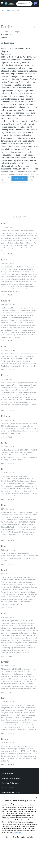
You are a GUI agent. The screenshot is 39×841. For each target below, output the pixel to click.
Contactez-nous (7, 773)
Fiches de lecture (8, 788)
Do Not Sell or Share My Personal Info (19, 837)
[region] (19, 817)
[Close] (36, 797)
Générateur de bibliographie (11, 778)
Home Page (5, 10)
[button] (3, 3)
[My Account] (35, 3)
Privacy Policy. (17, 833)
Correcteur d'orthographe (10, 783)
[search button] (30, 3)
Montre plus (19, 178)
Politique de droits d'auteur (11, 793)
